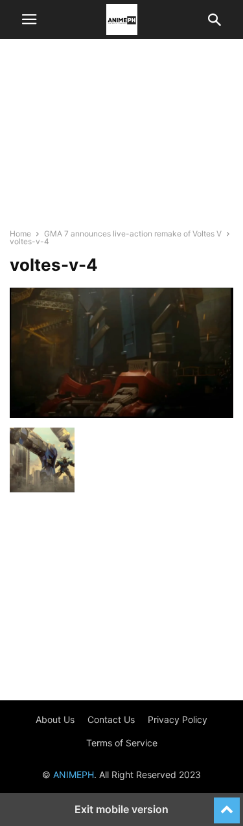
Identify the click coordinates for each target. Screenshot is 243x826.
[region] (122, 139)
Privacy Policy (177, 719)
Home (20, 233)
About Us (55, 719)
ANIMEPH (73, 774)
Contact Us (111, 719)
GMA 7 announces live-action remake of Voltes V (133, 233)
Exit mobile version (121, 809)
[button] (29, 19)
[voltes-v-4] (121, 414)
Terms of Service (121, 742)
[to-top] (227, 804)
